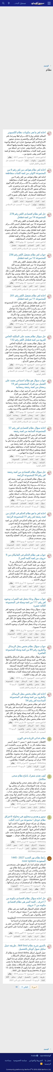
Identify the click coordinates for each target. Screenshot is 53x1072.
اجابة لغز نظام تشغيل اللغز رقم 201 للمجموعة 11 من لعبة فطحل (28, 297)
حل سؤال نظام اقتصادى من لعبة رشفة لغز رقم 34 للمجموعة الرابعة (26, 473)
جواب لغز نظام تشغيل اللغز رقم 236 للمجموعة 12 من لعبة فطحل (27, 256)
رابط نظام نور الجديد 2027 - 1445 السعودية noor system (28, 859)
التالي (25, 987)
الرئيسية (48, 1064)
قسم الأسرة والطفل (38, 810)
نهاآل (44, 885)
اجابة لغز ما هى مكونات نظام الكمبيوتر (27, 132)
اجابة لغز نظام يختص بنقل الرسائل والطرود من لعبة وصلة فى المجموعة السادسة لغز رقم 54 (28, 697)
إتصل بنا (48, 1060)
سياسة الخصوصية (20, 1060)
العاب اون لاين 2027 (17, 980)
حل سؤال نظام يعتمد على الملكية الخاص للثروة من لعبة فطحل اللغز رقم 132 (25, 338)
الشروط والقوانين (36, 1060)
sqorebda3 (44, 1055)
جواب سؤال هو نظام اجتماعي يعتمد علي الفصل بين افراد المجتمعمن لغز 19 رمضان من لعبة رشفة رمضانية (25, 384)
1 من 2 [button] (34, 987)
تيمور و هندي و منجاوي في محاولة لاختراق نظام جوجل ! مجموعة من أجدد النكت (25, 818)
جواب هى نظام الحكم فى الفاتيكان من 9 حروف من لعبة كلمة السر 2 (26, 556)
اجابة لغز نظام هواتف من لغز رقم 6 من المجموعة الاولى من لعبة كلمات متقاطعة (26, 171)
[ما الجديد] (9, 3)
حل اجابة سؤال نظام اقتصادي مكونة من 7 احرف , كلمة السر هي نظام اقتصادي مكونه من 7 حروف (26, 902)
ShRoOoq (42, 763)
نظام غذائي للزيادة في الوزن (31, 738)
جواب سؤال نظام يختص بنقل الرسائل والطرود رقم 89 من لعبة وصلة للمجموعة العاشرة (26, 650)
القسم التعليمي (25, 892)
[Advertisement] (26, 34)
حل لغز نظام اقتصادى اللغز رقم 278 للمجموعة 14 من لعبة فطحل (28, 215)
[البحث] (3, 3)
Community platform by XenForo (28, 1069)
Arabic (33, 1055)
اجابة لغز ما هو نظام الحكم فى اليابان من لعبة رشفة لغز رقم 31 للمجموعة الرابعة (26, 515)
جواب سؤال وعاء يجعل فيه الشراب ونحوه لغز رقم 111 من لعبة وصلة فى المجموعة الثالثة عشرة (25, 602)
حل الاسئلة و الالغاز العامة (21, 248)
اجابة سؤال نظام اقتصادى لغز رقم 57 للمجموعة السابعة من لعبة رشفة (27, 429)
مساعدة (8, 1060)
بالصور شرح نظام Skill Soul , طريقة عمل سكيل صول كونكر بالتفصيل (25, 947)
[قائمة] (49, 3)
